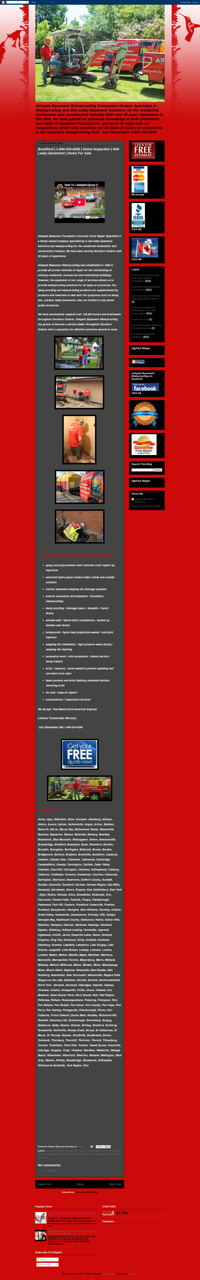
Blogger (133, 1273)
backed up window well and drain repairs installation (71, 1151)
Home (80, 1184)
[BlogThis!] (100, 1146)
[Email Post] (91, 1146)
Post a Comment (50, 1170)
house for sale (140, 319)
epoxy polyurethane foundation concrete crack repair (75, 1154)
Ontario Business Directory (145, 500)
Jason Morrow (109, 1273)
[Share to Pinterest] (109, 1146)
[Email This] (97, 1146)
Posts (42, 1259)
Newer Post (44, 1184)
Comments (44, 1264)
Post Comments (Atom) (86, 1192)
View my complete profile (146, 506)
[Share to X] (103, 1146)
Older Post (115, 1184)
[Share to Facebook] (106, 1146)
